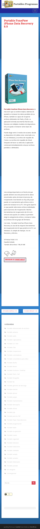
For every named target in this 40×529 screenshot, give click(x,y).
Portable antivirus (12, 332)
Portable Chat (11, 347)
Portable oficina (12, 408)
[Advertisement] (20, 52)
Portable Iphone (12, 393)
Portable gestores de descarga (16, 386)
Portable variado (12, 454)
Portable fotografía (13, 378)
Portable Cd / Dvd (12, 344)
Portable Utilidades (13, 450)
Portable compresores (14, 351)
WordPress (33, 527)
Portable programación (14, 424)
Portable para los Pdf (13, 416)
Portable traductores (13, 447)
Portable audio (11, 336)
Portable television (13, 443)
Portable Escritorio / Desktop (16, 370)
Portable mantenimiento (14, 401)
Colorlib (17, 527)
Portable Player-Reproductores (16, 420)
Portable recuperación (14, 431)
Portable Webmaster (13, 462)
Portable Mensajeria (13, 405)
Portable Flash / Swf (13, 374)
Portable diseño (12, 363)
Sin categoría (11, 469)
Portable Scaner (12, 435)
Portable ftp (10, 382)
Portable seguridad (13, 439)
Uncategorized (11, 473)
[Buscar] (34, 483)
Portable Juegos (12, 397)
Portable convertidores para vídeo (17, 359)
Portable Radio (11, 428)
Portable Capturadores (14, 340)
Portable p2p (11, 412)
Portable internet (12, 389)
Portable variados (12, 458)
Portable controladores (14, 355)
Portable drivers (12, 366)
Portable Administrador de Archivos (18, 328)
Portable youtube (12, 466)
